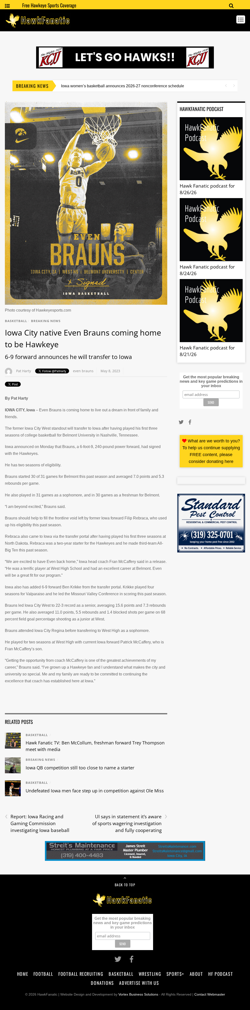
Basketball (16, 321)
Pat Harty (23, 371)
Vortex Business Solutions (138, 994)
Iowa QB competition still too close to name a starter (80, 768)
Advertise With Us (139, 982)
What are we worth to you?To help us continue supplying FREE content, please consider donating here (211, 451)
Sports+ (175, 973)
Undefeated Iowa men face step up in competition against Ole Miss (95, 791)
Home (22, 973)
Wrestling (150, 973)
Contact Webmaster (209, 994)
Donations (102, 982)
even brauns (83, 371)
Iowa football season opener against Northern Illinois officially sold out (121, 86)
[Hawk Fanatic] (38, 25)
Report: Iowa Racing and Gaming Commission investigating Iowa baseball (37, 823)
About (196, 973)
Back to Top (125, 884)
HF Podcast (220, 973)
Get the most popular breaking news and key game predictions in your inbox (211, 381)
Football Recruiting (80, 973)
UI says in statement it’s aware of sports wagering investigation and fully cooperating (129, 823)
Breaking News (46, 321)
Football (43, 973)
